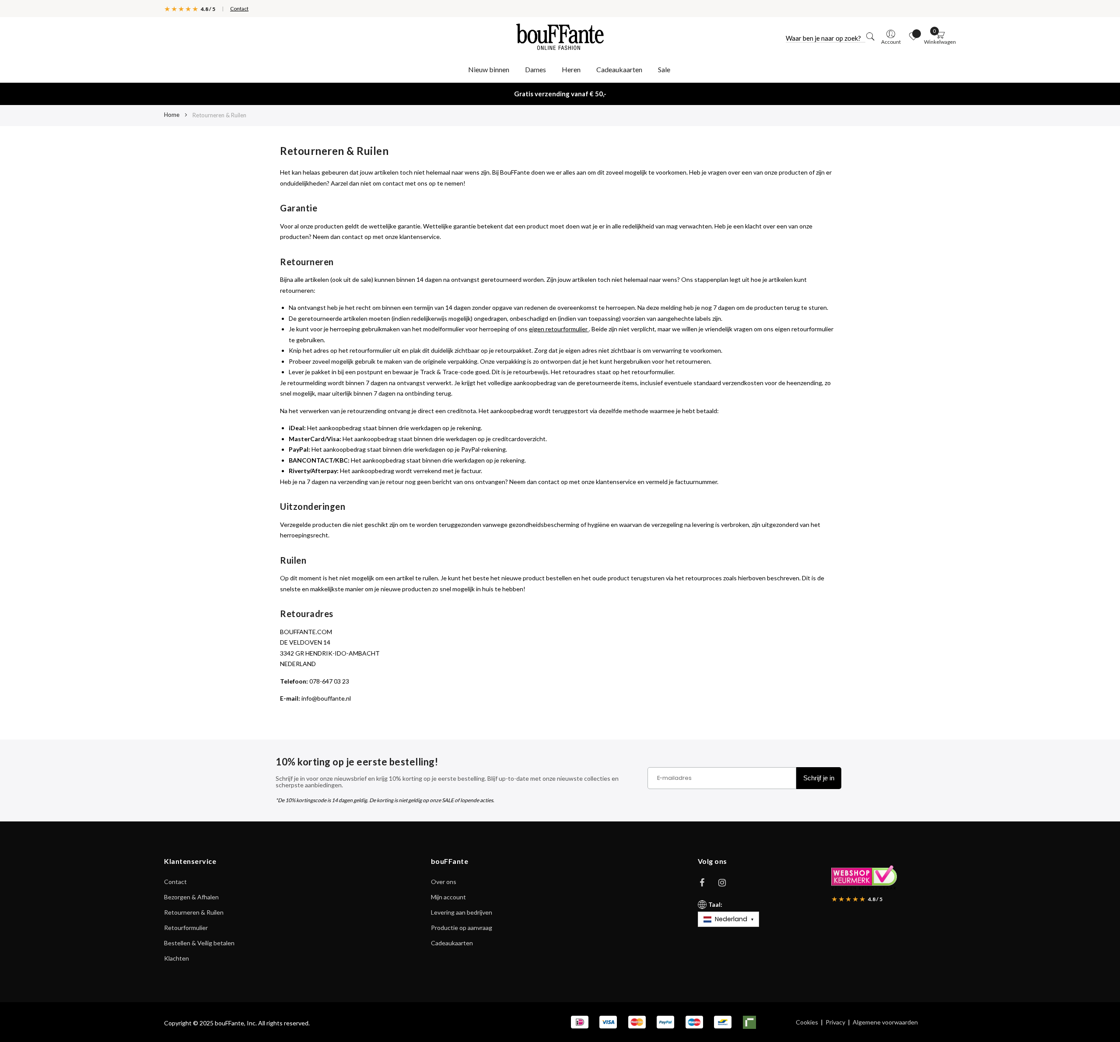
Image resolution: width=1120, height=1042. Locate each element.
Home (172, 114)
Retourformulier (186, 927)
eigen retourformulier (559, 329)
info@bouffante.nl (326, 698)
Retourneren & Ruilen (194, 912)
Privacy (835, 1022)
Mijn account (448, 897)
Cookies (807, 1022)
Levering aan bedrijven (461, 912)
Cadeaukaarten (452, 943)
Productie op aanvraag (461, 927)
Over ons (443, 881)
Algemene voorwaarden (885, 1022)
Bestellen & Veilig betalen (199, 943)
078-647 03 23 (329, 681)
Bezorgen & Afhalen (191, 897)
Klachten (176, 958)
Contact (239, 8)
